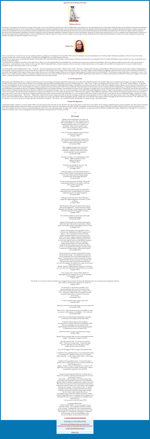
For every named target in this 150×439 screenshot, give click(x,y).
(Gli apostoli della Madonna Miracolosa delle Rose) (75, 424)
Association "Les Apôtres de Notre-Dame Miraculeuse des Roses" (75, 426)
